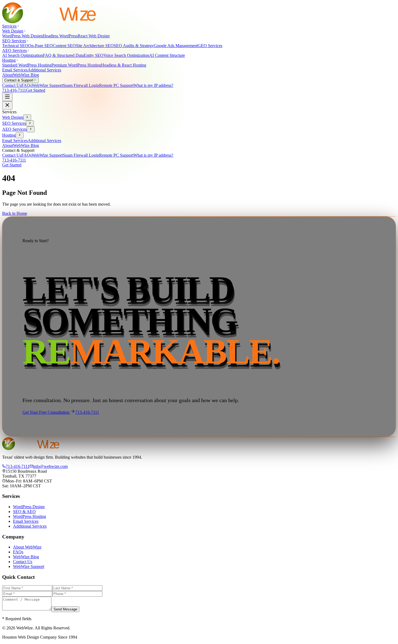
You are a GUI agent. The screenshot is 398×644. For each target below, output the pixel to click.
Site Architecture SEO (95, 45)
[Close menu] (7, 105)
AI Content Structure (167, 55)
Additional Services (44, 70)
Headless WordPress (60, 36)
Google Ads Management (176, 45)
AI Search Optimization (22, 55)
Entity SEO (93, 55)
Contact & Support (18, 80)
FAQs (26, 85)
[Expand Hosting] (20, 135)
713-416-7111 (14, 90)
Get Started (35, 90)
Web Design (12, 117)
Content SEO (64, 45)
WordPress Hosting (29, 516)
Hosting (9, 135)
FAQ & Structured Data (63, 55)
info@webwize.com (50, 466)
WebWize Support (47, 85)
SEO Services (14, 123)
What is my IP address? (153, 85)
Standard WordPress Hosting (26, 65)
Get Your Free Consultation (46, 412)
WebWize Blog (26, 75)
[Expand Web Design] (27, 117)
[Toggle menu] (7, 97)
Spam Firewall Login (81, 85)
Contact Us (11, 85)
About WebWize (27, 547)
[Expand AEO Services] (31, 129)
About (7, 75)
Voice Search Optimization (126, 55)
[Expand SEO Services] (30, 123)
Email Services (15, 70)
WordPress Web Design (22, 36)
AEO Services (14, 129)
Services (9, 26)
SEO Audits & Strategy (134, 45)
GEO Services (210, 45)
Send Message (65, 609)
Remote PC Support (116, 85)
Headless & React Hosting (123, 65)
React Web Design (94, 36)
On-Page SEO (40, 45)
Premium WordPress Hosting (76, 65)
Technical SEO (15, 45)
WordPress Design (29, 506)
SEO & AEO (24, 511)
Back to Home (14, 213)
